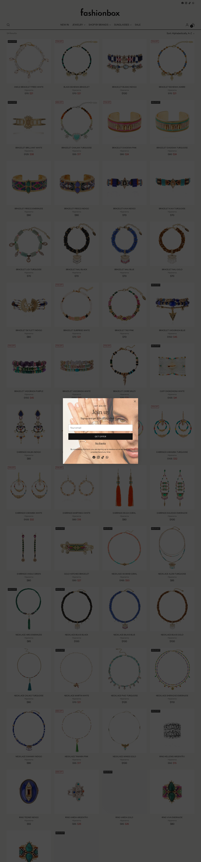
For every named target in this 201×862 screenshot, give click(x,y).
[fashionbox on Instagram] (98, 458)
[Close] (135, 401)
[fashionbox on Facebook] (94, 458)
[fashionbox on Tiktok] (102, 458)
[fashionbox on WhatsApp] (107, 458)
